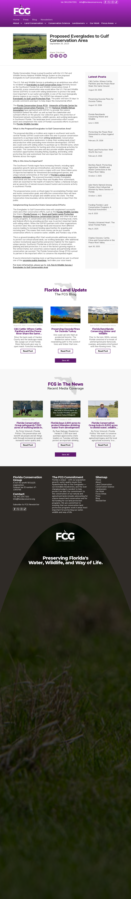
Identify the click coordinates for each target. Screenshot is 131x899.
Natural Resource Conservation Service (41, 216)
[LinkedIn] (61, 56)
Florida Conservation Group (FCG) (32, 105)
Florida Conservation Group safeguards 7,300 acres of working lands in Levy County (28, 426)
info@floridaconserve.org (90, 2)
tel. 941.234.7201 (69, 2)
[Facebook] (52, 56)
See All (65, 360)
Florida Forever (30, 214)
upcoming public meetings (34, 260)
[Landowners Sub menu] (87, 23)
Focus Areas (107, 23)
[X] (56, 56)
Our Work (94, 23)
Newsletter (101, 501)
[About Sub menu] (21, 23)
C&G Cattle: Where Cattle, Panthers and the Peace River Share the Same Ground (101, 83)
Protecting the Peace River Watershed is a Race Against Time (101, 134)
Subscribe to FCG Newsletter (26, 504)
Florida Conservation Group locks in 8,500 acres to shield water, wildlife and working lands (103, 426)
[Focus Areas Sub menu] (116, 23)
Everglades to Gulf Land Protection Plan (31, 98)
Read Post (28, 351)
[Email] (65, 56)
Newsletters (46, 19)
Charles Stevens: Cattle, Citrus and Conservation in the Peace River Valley (101, 240)
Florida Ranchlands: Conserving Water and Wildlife (98, 116)
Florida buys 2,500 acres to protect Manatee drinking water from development (65, 425)
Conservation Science (59, 23)
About (16, 23)
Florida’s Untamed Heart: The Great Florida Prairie (101, 223)
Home (16, 19)
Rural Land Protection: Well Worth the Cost (100, 150)
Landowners (78, 23)
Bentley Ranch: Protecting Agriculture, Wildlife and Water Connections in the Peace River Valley (100, 168)
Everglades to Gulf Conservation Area (44, 84)
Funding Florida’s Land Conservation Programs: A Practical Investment (99, 207)
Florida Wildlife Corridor (27, 124)
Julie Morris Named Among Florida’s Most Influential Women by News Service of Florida (100, 188)
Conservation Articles (34, 325)
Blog (34, 19)
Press (25, 19)
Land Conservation (33, 23)
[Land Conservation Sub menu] (45, 23)
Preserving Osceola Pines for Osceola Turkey (100, 100)
